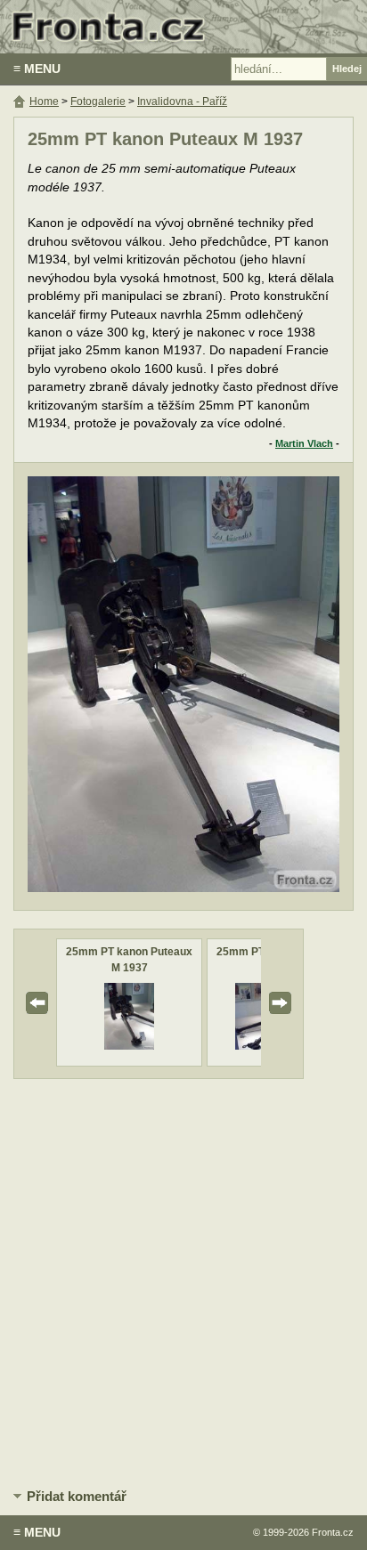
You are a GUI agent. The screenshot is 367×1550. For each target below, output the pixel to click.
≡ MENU (37, 68)
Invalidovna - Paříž (182, 101)
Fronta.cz (333, 1532)
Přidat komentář (76, 1496)
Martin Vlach (304, 443)
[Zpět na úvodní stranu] (183, 26)
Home (44, 101)
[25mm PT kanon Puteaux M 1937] (129, 1045)
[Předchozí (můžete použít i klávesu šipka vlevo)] (94, 686)
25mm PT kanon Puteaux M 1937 (129, 959)
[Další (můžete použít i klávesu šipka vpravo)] (272, 686)
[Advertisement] (183, 1280)
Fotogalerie (98, 101)
